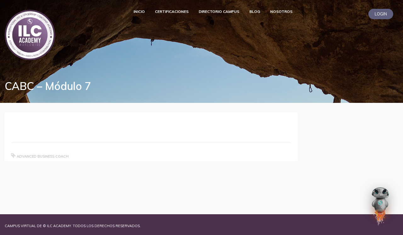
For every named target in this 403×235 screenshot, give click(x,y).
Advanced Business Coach (43, 156)
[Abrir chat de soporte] (380, 206)
